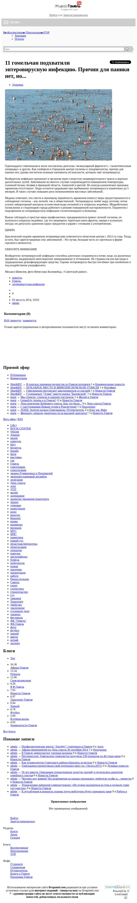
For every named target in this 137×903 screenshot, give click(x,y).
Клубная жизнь (19, 718)
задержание (17, 495)
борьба (14, 450)
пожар (14, 566)
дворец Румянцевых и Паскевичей (31, 473)
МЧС (13, 534)
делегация (16, 479)
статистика (17, 588)
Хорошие (20, 35)
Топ (12, 658)
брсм (13, 454)
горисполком (18, 470)
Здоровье (17, 84)
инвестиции (17, 508)
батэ (13, 444)
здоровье (15, 505)
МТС (13, 531)
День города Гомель (99, 403)
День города (17, 482)
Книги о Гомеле (20, 873)
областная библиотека (23, 543)
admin (15, 303)
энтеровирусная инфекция (28, 284)
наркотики (16, 537)
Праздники (88, 406)
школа (14, 636)
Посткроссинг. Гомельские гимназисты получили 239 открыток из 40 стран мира (71, 756)
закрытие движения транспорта (29, 498)
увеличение (17, 607)
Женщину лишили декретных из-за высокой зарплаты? (54, 413)
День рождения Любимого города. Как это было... (51, 403)
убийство (16, 604)
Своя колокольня (20, 680)
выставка (16, 457)
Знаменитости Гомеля (23, 725)
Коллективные (17, 32)
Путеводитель (18, 870)
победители (17, 563)
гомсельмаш (17, 466)
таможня (15, 598)
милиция (15, 527)
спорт (13, 585)
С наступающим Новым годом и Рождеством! (49, 406)
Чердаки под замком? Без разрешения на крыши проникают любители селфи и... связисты (76, 778)
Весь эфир (9, 419)
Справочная (17, 867)
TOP (46, 32)
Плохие (19, 38)
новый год (16, 540)
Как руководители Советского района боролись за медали (57, 762)
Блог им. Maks (98, 409)
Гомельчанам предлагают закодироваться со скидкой (58, 390)
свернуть (15, 320)
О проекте (16, 864)
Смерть (14, 582)
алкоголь (15, 441)
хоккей (14, 633)
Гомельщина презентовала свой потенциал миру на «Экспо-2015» (62, 765)
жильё (14, 492)
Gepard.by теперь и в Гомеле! (38, 400)
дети (13, 486)
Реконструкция (19, 579)
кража (14, 521)
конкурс (15, 515)
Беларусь (15, 447)
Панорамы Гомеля (21, 876)
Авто (100, 746)
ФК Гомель (17, 624)
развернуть (29, 320)
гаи (12, 460)
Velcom (14, 431)
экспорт (15, 643)
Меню (14, 22)
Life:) (13, 425)
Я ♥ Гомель (17, 686)
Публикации (18, 375)
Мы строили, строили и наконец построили (47, 397)
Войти (53, 15)
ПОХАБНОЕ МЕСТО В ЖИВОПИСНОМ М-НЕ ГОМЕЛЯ (62, 387)
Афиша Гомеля (19, 667)
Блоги (14, 831)
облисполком (18, 547)
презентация (18, 572)
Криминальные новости (110, 384)
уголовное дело (19, 611)
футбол (14, 630)
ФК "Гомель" (18, 620)
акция (13, 438)
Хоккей (14, 706)
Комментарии (18, 378)
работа (14, 575)
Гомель (16, 280)
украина (15, 614)
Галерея (15, 837)
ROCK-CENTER (20, 428)
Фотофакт (110, 387)
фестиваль (16, 617)
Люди (13, 834)
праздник (16, 569)
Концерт (15, 518)
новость (17, 277)
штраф (14, 640)
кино (13, 511)
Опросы (15, 674)
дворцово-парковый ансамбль (28, 476)
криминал (16, 524)
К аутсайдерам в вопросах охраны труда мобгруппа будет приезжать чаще (67, 791)
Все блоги (9, 731)
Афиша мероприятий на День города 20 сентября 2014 (55, 749)
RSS (6, 320)
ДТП (13, 489)
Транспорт (16, 601)
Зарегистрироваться (75, 15)
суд (12, 595)
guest (13, 397)
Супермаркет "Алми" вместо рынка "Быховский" (56, 393)
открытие (16, 550)
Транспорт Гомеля (21, 699)
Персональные (35, 32)
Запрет (14, 502)
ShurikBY (16, 384)
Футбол (15, 712)
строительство (19, 591)
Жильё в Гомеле (88, 397)
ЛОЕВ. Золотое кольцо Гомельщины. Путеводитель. (52, 409)
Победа (14, 559)
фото (13, 627)
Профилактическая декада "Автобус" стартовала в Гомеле (57, 746)
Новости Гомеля (105, 390)
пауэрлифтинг (19, 556)
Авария (14, 434)
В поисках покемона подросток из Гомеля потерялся (58, 384)
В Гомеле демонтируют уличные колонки (47, 752)
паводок (15, 553)
